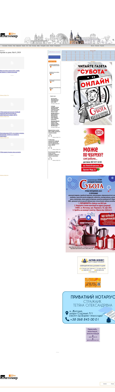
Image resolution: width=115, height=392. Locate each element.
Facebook (105, 383)
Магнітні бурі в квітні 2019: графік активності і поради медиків (10, 71)
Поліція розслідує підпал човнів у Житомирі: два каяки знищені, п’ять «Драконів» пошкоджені (55, 116)
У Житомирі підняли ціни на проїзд (10, 152)
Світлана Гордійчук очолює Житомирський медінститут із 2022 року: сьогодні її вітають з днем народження (55, 109)
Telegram (112, 383)
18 (92, 56)
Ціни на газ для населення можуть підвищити (55, 88)
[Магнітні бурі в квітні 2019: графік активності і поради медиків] (12, 63)
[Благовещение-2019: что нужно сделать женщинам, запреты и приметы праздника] (12, 125)
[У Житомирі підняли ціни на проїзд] (12, 144)
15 (66, 56)
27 (110, 58)
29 (66, 60)
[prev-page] (0, 178)
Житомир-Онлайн (9, 389)
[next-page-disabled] (1, 178)
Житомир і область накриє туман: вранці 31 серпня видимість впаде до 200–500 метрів (55, 123)
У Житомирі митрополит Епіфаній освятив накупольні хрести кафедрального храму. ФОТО (10, 113)
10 (84, 55)
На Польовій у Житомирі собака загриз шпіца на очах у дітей (55, 100)
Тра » (94, 61)
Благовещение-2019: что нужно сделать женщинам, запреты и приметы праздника (12, 134)
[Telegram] (114, 46)
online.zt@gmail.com (66, 389)
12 (101, 55)
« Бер (92, 61)
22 (66, 58)
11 (92, 55)
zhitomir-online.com (51, 389)
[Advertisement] (23, 84)
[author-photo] (50, 137)
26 (101, 58)
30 (75, 60)
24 (84, 58)
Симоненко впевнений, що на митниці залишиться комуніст (54, 65)
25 (92, 58)
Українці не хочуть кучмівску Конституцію (54, 73)
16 (75, 56)
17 (84, 56)
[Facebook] (112, 46)
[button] (113, 40)
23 (75, 58)
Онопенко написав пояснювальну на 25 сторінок (55, 80)
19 (101, 56)
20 (110, 56)
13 (110, 55)
